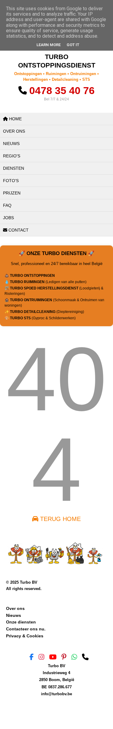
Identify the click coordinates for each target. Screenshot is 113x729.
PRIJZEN (11, 193)
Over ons (15, 608)
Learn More (48, 45)
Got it (73, 45)
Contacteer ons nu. (26, 628)
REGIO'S (11, 155)
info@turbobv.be (56, 694)
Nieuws (13, 615)
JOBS (8, 217)
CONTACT (18, 230)
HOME (15, 118)
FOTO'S (11, 180)
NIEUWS (11, 143)
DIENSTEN (13, 168)
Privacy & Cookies (24, 635)
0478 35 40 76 (62, 90)
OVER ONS (14, 131)
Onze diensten (21, 622)
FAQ (7, 205)
